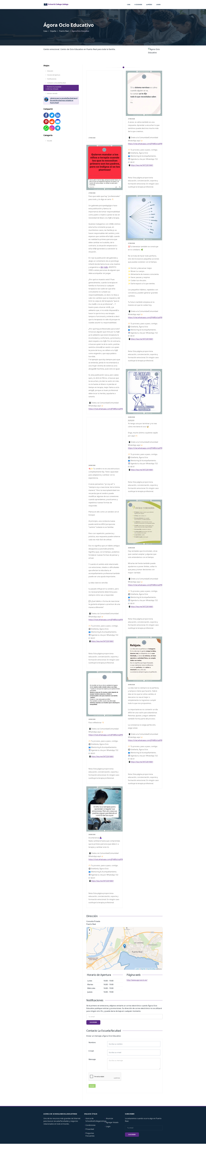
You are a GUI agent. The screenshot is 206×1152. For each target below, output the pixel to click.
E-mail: (91, 1051)
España (53, 31)
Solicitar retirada (52, 93)
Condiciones (90, 1125)
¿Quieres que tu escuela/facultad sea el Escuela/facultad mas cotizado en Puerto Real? (63, 100)
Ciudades (138, 4)
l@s (102, 267)
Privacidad (90, 1129)
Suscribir (93, 1022)
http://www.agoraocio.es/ (137, 980)
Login (158, 4)
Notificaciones (51, 79)
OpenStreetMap (151, 969)
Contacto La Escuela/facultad (56, 83)
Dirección (50, 71)
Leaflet (137, 969)
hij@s (106, 267)
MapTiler (143, 969)
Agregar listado (112, 1122)
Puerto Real (64, 31)
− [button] (89, 933)
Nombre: (92, 1042)
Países (150, 4)
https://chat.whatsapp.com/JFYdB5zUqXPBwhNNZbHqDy (151, 144)
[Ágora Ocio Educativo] (124, 946)
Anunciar (109, 1118)
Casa (128, 4)
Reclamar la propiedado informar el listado (53, 88)
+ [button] (89, 930)
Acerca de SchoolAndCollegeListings (96, 1119)
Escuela (49, 141)
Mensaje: (92, 1059)
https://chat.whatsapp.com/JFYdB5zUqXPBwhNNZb (109, 409)
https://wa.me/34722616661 (142, 165)
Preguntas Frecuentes (90, 1134)
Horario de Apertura (53, 75)
